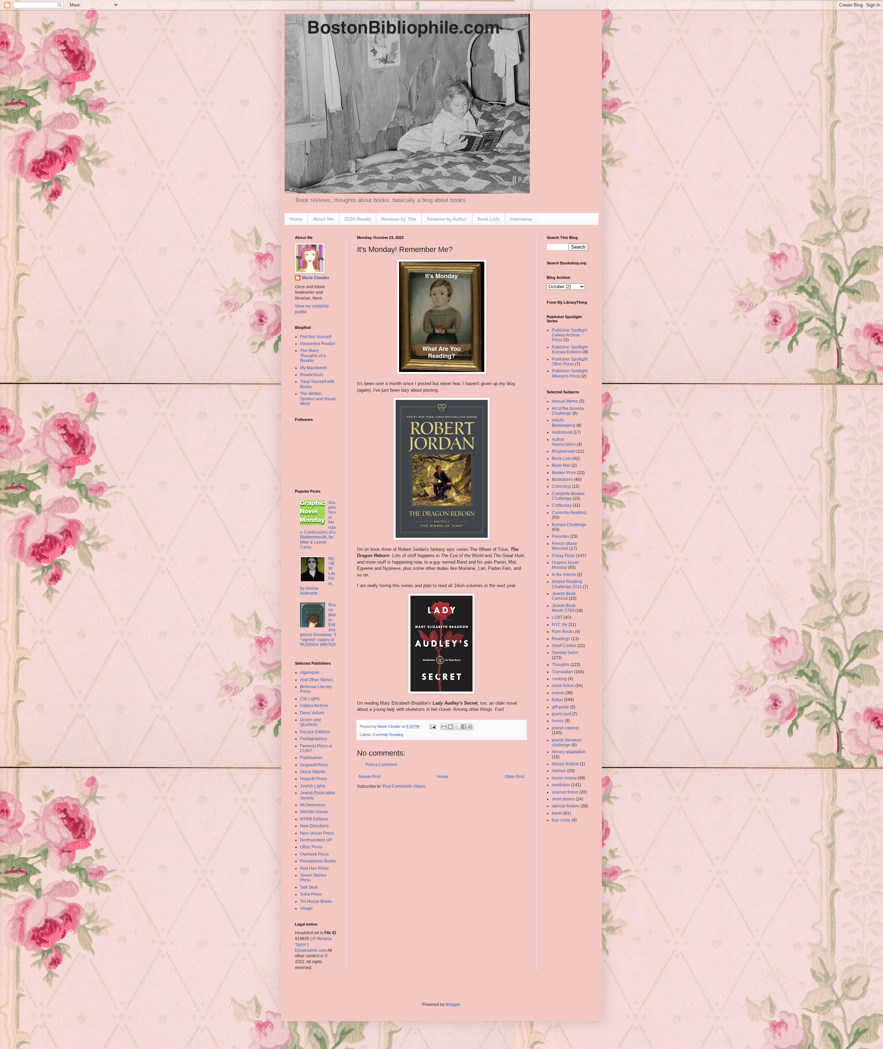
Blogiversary (563, 451)
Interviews (521, 219)
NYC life (559, 624)
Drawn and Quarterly (310, 722)
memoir (559, 770)
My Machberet (313, 367)
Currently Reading (388, 735)
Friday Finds (563, 555)
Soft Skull (309, 887)
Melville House (314, 811)
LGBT (557, 617)
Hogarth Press (313, 778)
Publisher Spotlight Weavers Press (569, 373)
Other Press (311, 847)
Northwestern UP (316, 840)
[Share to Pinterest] (470, 726)
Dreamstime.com (311, 950)
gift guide (560, 707)
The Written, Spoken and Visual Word (318, 398)
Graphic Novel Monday (565, 565)
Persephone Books (318, 861)
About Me (323, 219)
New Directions (314, 826)
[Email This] (443, 726)
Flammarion (311, 757)
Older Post (514, 776)
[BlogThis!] (450, 726)
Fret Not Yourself (315, 336)
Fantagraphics (313, 738)
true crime (561, 820)
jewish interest (565, 728)
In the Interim (564, 574)
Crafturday (562, 505)
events (558, 692)
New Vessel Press (317, 833)
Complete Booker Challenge (568, 496)
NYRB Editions (314, 819)
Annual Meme (565, 401)
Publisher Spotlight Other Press (569, 361)
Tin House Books (316, 901)
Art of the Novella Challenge (568, 411)
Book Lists (488, 219)
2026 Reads (357, 219)
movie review (564, 778)
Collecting (561, 486)
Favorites (560, 536)
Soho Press (311, 894)
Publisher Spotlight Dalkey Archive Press (569, 335)
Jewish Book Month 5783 (564, 608)
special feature (565, 806)
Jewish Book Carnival (564, 596)
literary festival (565, 763)
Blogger (453, 1004)
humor (558, 720)
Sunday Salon (565, 652)
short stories (563, 799)
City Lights (310, 698)
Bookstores (562, 479)
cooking (559, 678)
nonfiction (561, 785)
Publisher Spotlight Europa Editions (569, 349)
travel (557, 813)
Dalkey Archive (314, 705)
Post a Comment (381, 764)
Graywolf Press (314, 765)
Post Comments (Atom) (404, 786)
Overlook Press (314, 854)
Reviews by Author (447, 219)
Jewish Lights (313, 786)
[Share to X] (457, 726)
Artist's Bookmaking (563, 422)
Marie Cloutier (315, 277)
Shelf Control (564, 645)
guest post (561, 714)
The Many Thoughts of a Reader (313, 355)
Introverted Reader (317, 343)
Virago (306, 908)
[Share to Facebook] (463, 726)
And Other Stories (316, 679)
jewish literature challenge (567, 742)
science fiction (565, 792)
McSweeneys (312, 805)
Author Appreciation (564, 442)
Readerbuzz (311, 374)
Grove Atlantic (313, 771)
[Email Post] (432, 726)
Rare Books (563, 631)
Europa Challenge (569, 524)
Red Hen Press (314, 868)
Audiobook (562, 432)
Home (295, 219)
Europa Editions (315, 731)
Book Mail (561, 465)
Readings (561, 638)
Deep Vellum (312, 712)
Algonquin (309, 672)
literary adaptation (569, 751)
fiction (557, 699)
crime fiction (563, 685)
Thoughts (560, 664)
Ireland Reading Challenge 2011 (567, 584)
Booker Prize (564, 472)
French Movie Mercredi (564, 546)
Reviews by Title (398, 219)
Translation (562, 671)
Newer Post (369, 776)
